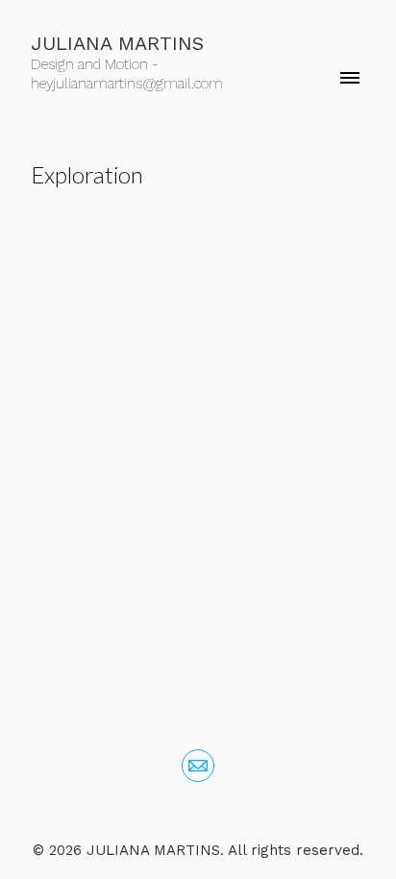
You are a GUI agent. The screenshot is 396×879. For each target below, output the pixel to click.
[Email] (198, 765)
